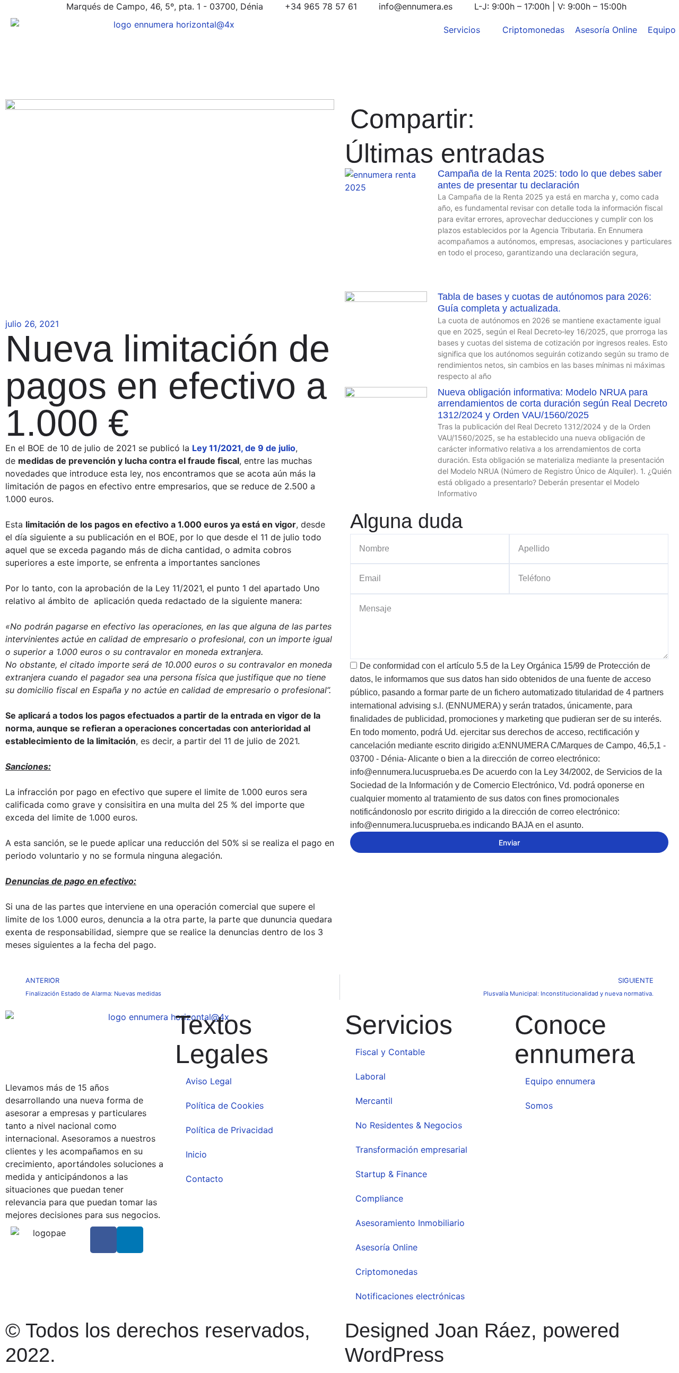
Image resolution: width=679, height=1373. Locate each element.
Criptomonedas (386, 1271)
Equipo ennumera (560, 1081)
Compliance (380, 1198)
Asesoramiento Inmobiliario (410, 1222)
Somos (539, 1105)
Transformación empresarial (411, 1149)
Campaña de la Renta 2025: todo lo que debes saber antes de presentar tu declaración (550, 179)
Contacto (204, 1178)
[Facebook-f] (103, 1240)
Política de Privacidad (229, 1130)
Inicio (196, 1154)
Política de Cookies (225, 1105)
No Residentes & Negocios (408, 1125)
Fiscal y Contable (390, 1052)
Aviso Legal (209, 1081)
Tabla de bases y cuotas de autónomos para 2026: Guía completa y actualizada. (544, 302)
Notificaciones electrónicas (410, 1296)
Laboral (370, 1076)
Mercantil (374, 1100)
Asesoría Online (386, 1247)
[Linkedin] (130, 1240)
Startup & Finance (391, 1174)
